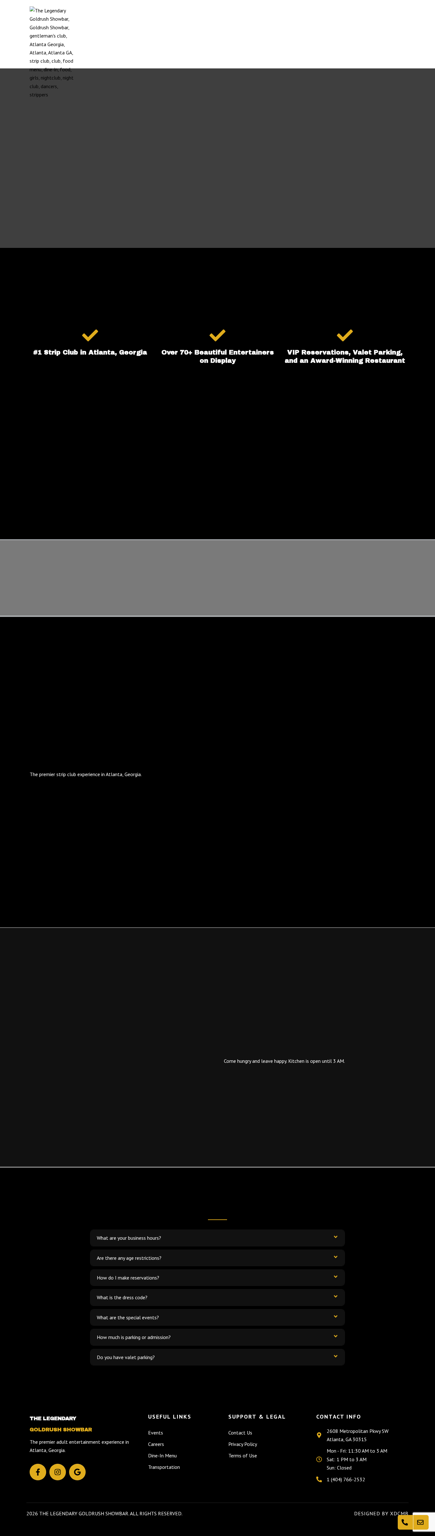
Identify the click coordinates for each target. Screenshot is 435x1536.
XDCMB (399, 1513)
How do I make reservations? (128, 1277)
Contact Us (380, 52)
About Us (281, 52)
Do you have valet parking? (126, 1357)
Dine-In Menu (162, 1455)
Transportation (329, 52)
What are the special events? (128, 1317)
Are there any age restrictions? (129, 1258)
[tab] (217, 1238)
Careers (156, 1444)
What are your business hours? (129, 1238)
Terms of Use (242, 1455)
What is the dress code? (122, 1297)
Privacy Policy (242, 1444)
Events (246, 52)
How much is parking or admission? (134, 1337)
